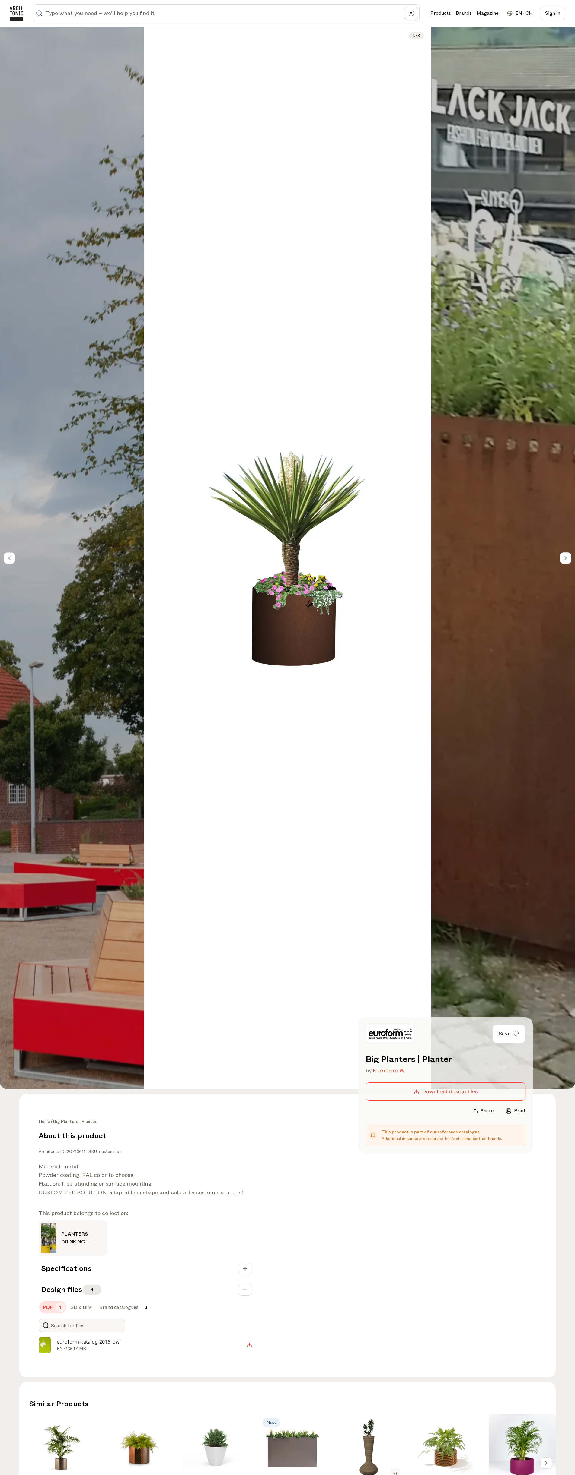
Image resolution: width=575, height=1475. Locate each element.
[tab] (52, 1307)
